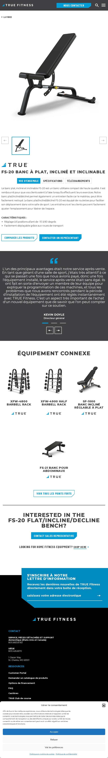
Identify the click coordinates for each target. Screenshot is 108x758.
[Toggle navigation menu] (103, 5)
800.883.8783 (15, 642)
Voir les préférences (54, 747)
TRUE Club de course (19, 698)
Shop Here (80, 547)
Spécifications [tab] (52, 180)
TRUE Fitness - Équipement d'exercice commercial (17, 5)
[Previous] (49, 330)
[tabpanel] (54, 210)
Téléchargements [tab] (78, 180)
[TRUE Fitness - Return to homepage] (54, 619)
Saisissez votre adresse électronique (54, 595)
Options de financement (21, 683)
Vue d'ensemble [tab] (29, 180)
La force (8, 17)
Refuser (54, 739)
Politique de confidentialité (66, 754)
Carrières (13, 693)
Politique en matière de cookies (42, 754)
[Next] (58, 330)
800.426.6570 (15, 651)
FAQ (10, 688)
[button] (103, 705)
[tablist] (54, 181)
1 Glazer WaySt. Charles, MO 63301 (22, 659)
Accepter (54, 732)
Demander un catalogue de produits (28, 678)
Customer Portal (17, 673)
